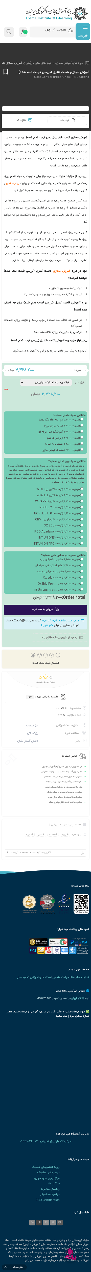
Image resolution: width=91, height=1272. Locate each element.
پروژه (64, 834)
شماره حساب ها (80, 977)
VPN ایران (77, 998)
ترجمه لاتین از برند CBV (58, 520)
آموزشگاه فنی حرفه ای (59, 432)
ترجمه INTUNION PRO (57, 544)
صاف (6, 389)
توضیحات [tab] (65, 120)
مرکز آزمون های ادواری (47, 1178)
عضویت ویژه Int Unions (57, 590)
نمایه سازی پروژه (62, 426)
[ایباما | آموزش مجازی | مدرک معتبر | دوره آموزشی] (45, 13)
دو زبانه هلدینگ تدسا (60, 420)
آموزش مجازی (61, 271)
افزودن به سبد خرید (42, 609)
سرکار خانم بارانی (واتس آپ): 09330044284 (45, 1141)
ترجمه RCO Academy (57, 532)
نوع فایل (79, 382)
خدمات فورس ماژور (61, 450)
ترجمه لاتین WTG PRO (58, 502)
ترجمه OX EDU (62, 526)
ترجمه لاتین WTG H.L (59, 495)
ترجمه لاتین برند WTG (58, 489)
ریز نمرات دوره (64, 438)
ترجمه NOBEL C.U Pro (57, 514)
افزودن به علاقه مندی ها (5, 72)
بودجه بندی (12, 183)
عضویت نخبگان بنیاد (60, 560)
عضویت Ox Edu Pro (59, 584)
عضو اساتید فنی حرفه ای (58, 566)
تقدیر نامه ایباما (63, 444)
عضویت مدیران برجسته (59, 572)
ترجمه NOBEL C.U (60, 508)
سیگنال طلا (54, 1183)
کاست (52, 834)
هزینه (28, 834)
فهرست (82, 36)
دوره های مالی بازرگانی (38, 63)
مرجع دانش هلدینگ (48, 1172)
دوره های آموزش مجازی (69, 63)
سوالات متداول (61, 977)
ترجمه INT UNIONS (59, 538)
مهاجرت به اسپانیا (50, 1194)
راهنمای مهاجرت (50, 1189)
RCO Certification (48, 1200)
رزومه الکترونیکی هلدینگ (46, 1167)
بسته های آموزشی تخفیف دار (34, 977)
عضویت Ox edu (62, 578)
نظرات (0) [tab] (20, 120)
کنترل (40, 834)
